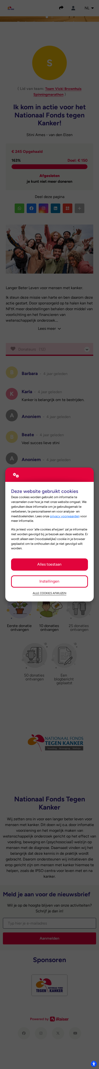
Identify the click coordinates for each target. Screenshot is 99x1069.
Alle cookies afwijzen (49, 593)
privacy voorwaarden (65, 516)
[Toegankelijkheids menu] (94, 1064)
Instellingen (49, 581)
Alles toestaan (49, 564)
